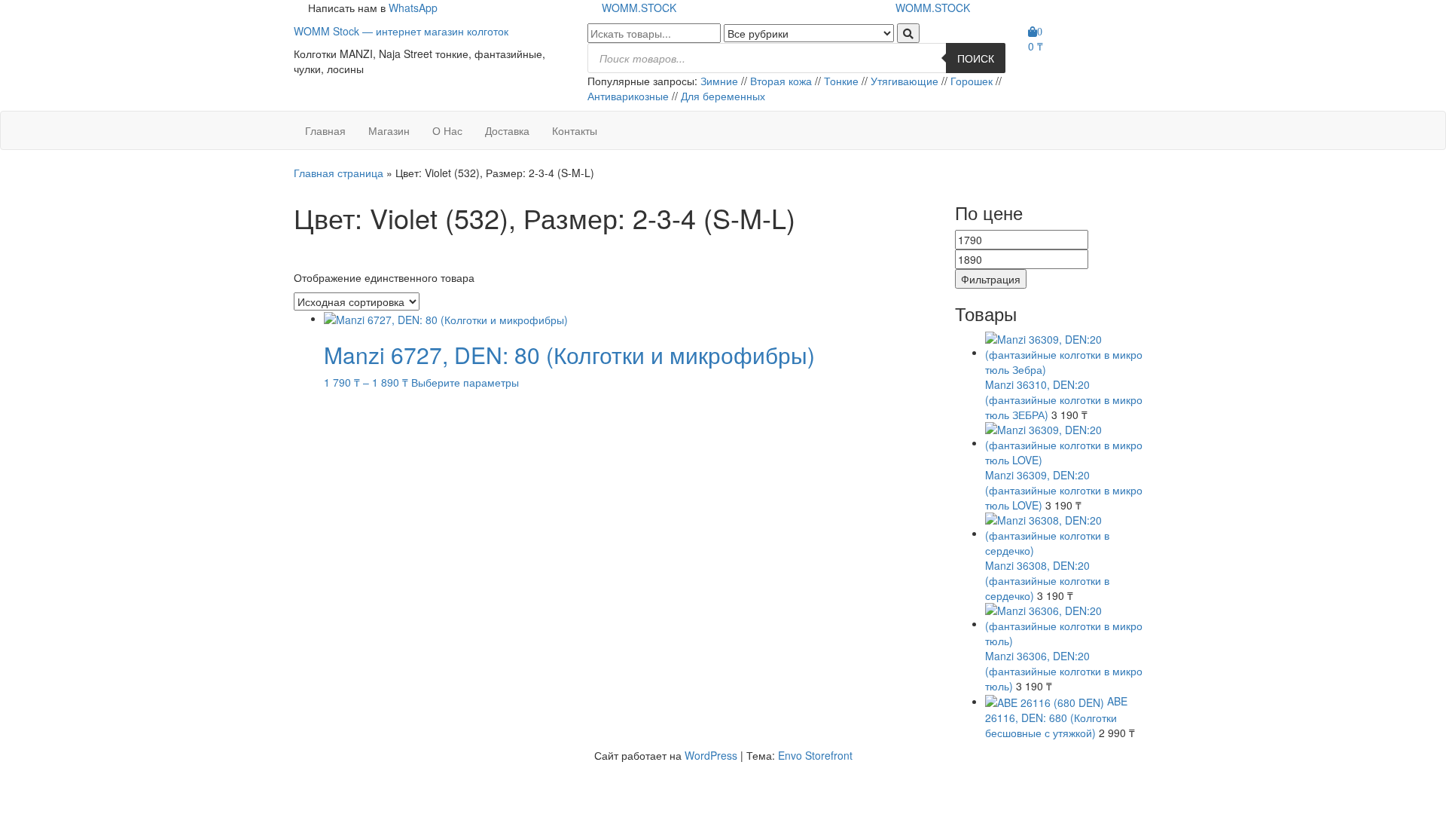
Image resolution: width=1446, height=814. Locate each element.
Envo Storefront (815, 755)
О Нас (447, 130)
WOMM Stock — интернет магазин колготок (401, 30)
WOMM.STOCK (639, 7)
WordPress (711, 755)
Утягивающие (904, 80)
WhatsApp (413, 7)
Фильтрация (990, 278)
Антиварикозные (629, 95)
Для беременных (723, 95)
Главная (325, 130)
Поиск (975, 58)
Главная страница (338, 172)
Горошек (971, 80)
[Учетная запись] (1032, 68)
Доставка (507, 130)
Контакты (574, 130)
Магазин (389, 130)
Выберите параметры (465, 382)
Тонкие (841, 80)
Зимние (720, 80)
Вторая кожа (781, 80)
